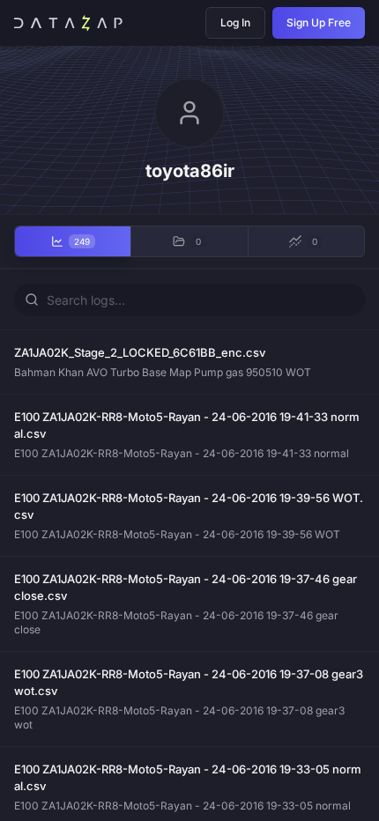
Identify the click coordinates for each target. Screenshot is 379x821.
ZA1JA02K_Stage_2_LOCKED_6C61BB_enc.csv (139, 352)
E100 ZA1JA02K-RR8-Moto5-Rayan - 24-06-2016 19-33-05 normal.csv (187, 778)
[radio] (72, 241)
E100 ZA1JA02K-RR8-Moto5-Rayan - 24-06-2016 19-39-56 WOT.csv (188, 506)
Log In (235, 22)
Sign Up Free (318, 22)
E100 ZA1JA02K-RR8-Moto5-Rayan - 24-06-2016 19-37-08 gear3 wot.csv (188, 683)
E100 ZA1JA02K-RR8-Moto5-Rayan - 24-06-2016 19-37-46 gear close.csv (185, 587)
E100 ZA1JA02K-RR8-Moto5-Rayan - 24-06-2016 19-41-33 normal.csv (187, 425)
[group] (189, 241)
